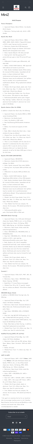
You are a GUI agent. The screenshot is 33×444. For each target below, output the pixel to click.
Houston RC (9, 435)
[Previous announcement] (3, 2)
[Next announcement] (30, 2)
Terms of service (24, 438)
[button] (3, 7)
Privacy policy (17, 438)
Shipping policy (17, 440)
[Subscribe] (25, 417)
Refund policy (9, 438)
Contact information (26, 435)
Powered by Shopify (16, 435)
